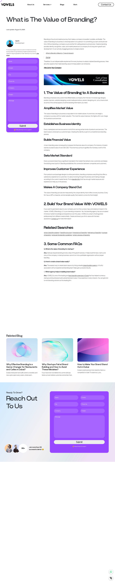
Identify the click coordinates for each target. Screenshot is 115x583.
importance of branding (80, 233)
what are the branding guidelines (62, 235)
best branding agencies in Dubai (79, 275)
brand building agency (90, 265)
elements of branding (94, 233)
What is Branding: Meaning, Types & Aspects (59, 53)
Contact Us (106, 4)
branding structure (66, 233)
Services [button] (46, 5)
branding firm (76, 179)
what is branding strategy (51, 233)
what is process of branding (81, 235)
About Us (30, 5)
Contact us (54, 219)
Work (75, 5)
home (48, 57)
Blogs (62, 5)
